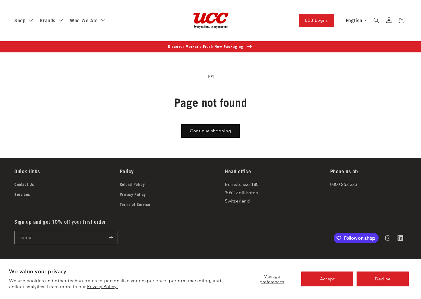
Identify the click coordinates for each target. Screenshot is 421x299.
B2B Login (316, 20)
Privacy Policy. (102, 286)
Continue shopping (210, 130)
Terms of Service (135, 204)
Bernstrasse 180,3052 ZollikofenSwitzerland (242, 193)
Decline (383, 279)
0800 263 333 (343, 184)
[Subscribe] (111, 237)
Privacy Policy (133, 194)
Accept (327, 279)
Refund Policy (132, 184)
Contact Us (24, 184)
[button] (376, 20)
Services (22, 194)
